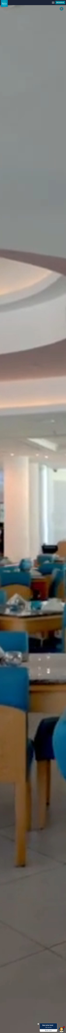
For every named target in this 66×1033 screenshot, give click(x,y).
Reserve (60, 2)
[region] (53, 2)
